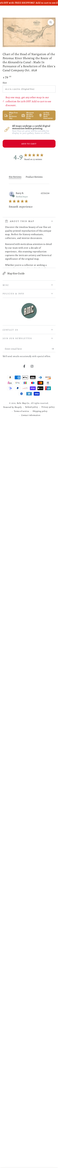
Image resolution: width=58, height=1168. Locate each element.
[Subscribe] (53, 349)
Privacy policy (48, 407)
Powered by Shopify (12, 407)
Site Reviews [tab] (15, 177)
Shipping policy (40, 411)
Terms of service (21, 411)
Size (5, 82)
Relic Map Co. (23, 403)
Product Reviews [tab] (34, 177)
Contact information (30, 415)
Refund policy (31, 407)
